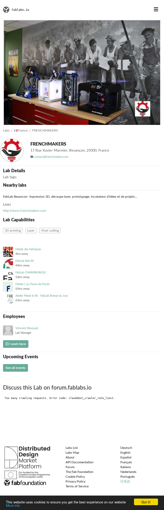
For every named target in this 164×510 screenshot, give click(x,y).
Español (125, 457)
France (22, 130)
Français (126, 462)
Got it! (146, 501)
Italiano (125, 467)
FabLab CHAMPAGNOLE (30, 272)
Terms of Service (77, 486)
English (125, 452)
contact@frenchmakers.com (51, 157)
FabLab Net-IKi (24, 260)
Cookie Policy (75, 476)
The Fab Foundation (79, 472)
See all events (15, 367)
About (70, 457)
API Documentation (79, 462)
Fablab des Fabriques (28, 249)
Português (127, 476)
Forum (70, 467)
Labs (6, 130)
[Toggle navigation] (156, 10)
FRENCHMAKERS (45, 130)
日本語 (125, 481)
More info (13, 505)
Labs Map (72, 452)
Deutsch (126, 447)
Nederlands (128, 472)
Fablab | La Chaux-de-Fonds (32, 284)
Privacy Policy (75, 481)
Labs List (72, 447)
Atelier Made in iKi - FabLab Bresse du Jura (41, 295)
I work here (17, 344)
